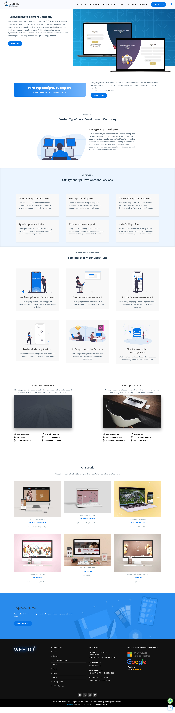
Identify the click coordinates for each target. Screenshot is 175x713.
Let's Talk (15, 43)
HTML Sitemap (58, 688)
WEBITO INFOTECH (62, 703)
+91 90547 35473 (95, 675)
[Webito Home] (25, 650)
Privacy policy (58, 683)
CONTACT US (158, 4)
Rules (55, 670)
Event (55, 675)
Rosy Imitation (87, 520)
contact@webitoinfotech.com (99, 682)
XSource (137, 579)
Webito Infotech (101, 706)
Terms (55, 679)
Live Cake (87, 572)
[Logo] (12, 4)
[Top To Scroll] (170, 707)
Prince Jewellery (37, 524)
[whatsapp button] (170, 701)
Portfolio (132, 4)
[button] (171, 4)
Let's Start (21, 625)
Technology (108, 4)
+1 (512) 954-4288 (108, 675)
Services (93, 4)
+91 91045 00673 (95, 667)
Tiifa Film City (138, 524)
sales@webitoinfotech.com (98, 679)
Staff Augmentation (60, 662)
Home (55, 653)
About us (81, 4)
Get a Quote (99, 95)
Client (121, 4)
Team (55, 666)
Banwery (37, 579)
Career (142, 4)
